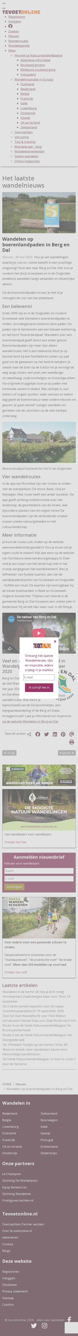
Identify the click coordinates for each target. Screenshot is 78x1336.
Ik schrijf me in (39, 688)
